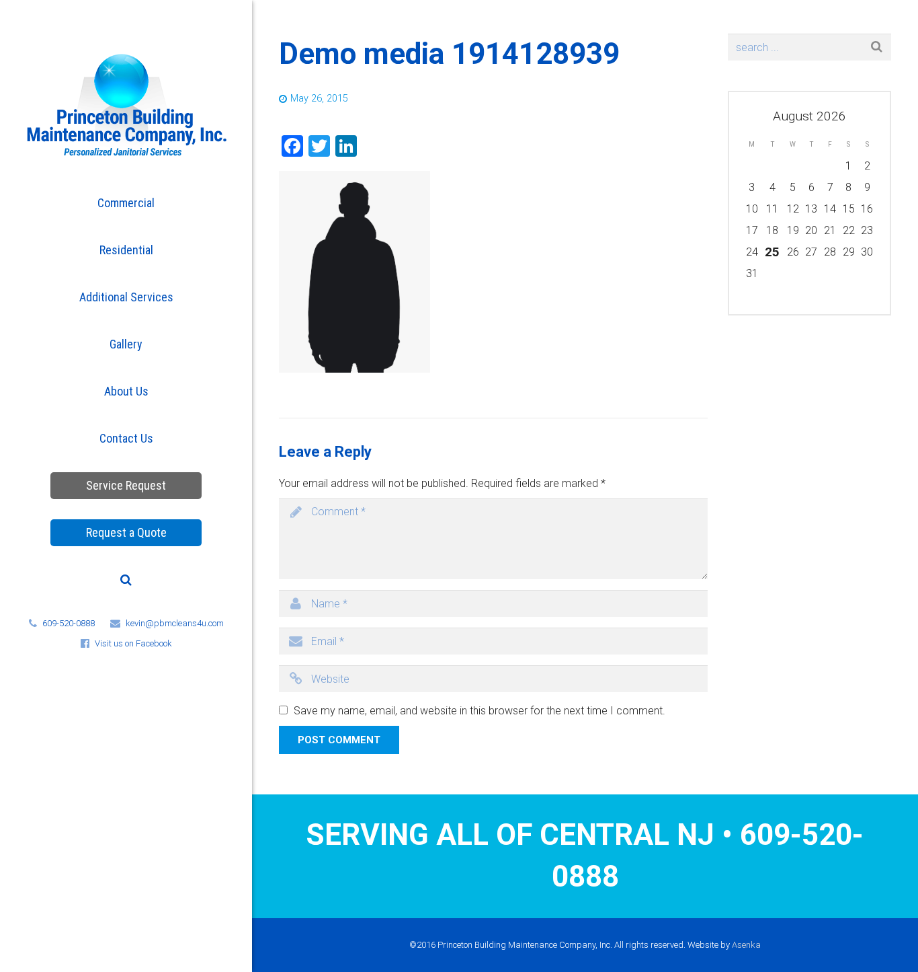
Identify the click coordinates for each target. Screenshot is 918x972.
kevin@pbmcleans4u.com (175, 623)
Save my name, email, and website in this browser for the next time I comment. (479, 710)
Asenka (746, 945)
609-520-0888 (68, 623)
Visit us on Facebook (133, 643)
